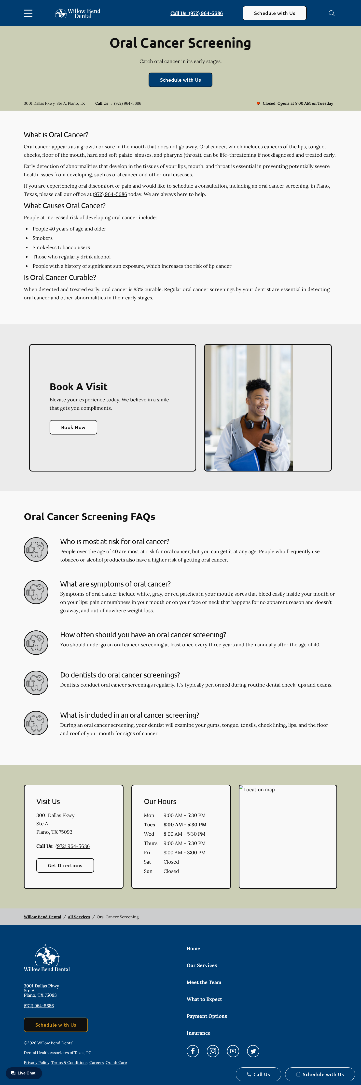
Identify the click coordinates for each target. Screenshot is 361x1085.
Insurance (198, 1033)
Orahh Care (116, 1062)
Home (193, 948)
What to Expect (204, 999)
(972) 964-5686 (127, 103)
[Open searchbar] (331, 13)
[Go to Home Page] (77, 13)
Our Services (202, 965)
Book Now (73, 427)
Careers (96, 1062)
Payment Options (207, 1016)
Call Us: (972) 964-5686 (196, 13)
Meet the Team (204, 982)
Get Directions (65, 865)
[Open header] (29, 13)
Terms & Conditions (69, 1062)
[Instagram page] (213, 1051)
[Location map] (287, 836)
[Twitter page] (253, 1051)
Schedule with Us (274, 13)
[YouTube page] (233, 1051)
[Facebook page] (193, 1051)
